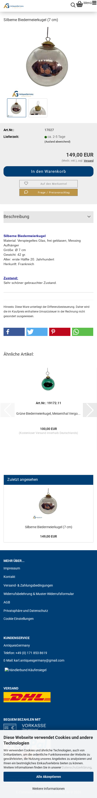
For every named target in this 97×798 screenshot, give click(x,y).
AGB (7, 602)
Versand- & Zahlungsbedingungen (28, 585)
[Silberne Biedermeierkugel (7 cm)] (48, 62)
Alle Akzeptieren (48, 777)
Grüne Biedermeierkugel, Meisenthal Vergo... (48, 413)
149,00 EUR (48, 536)
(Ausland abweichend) (57, 141)
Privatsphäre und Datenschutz (26, 611)
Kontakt (9, 577)
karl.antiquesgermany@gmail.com (39, 660)
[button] (14, 332)
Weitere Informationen (48, 788)
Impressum (12, 568)
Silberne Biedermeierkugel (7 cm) (48, 527)
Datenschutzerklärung (76, 767)
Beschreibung (16, 216)
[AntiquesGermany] (12, 6)
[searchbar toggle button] (73, 5)
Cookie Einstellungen (19, 619)
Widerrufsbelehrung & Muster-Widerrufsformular (39, 594)
